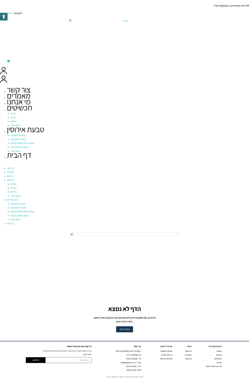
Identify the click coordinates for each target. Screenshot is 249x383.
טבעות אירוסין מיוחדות (19, 147)
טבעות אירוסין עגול (18, 135)
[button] (124, 164)
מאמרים (18, 95)
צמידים (13, 117)
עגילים (13, 113)
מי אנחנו (19, 101)
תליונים (13, 121)
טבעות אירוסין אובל (18, 139)
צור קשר (19, 89)
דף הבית (19, 155)
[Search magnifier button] (246, 57)
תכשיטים (19, 107)
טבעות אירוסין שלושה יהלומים (22, 143)
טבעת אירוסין (25, 129)
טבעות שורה (15, 195)
